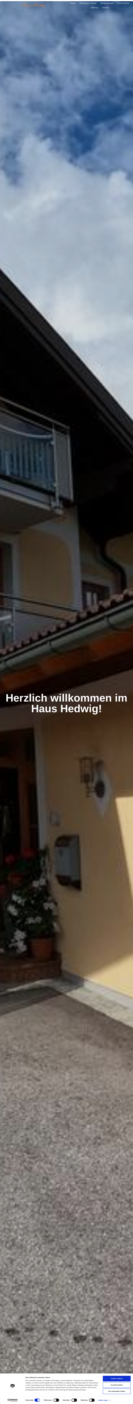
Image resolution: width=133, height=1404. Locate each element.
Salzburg (94, 8)
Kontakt (105, 8)
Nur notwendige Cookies (116, 1391)
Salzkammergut (107, 3)
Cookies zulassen (117, 1378)
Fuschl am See (123, 3)
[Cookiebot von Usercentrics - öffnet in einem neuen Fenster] (12, 1400)
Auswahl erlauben (117, 1385)
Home (72, 3)
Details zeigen (103, 1400)
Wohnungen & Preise (87, 3)
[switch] (56, 1400)
